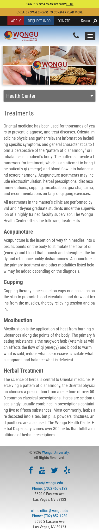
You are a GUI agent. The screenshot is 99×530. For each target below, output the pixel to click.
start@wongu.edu (49, 483)
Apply (16, 21)
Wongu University (55, 452)
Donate (64, 21)
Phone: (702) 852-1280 (49, 516)
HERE (70, 4)
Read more (75, 12)
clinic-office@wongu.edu (49, 510)
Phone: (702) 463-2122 (49, 488)
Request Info (39, 21)
